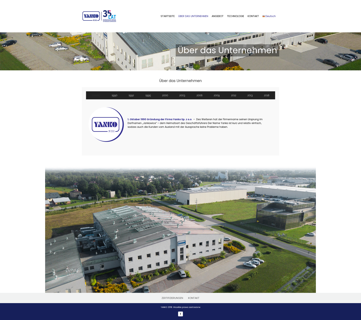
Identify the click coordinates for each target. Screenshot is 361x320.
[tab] (96, 95)
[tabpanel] (180, 124)
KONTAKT (193, 298)
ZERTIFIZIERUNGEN (172, 298)
